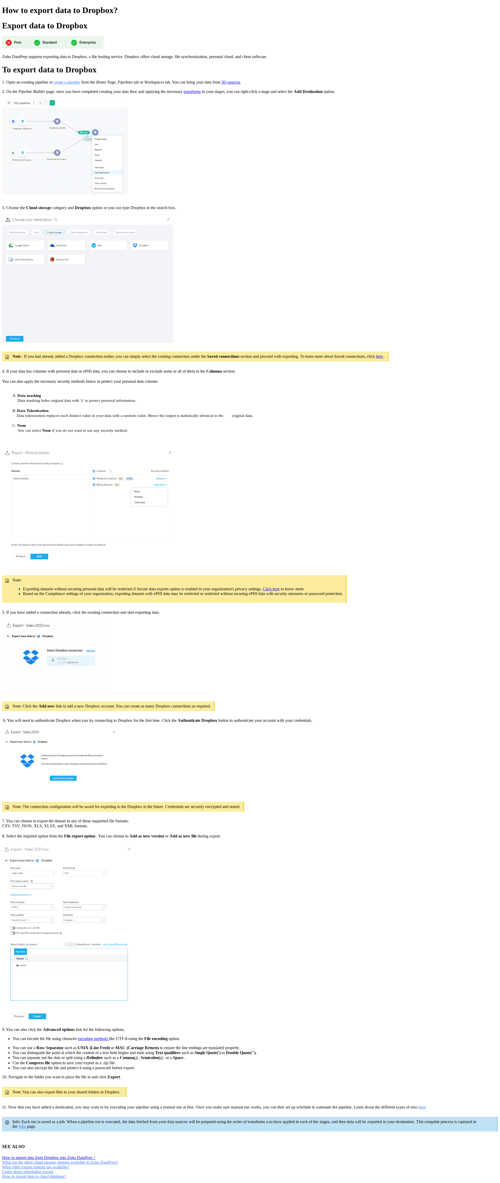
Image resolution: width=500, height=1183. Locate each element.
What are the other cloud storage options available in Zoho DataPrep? (60, 1162)
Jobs (22, 1126)
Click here (271, 589)
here (380, 356)
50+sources (230, 82)
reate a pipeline (67, 82)
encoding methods (93, 1038)
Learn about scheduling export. (28, 1171)
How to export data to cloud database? (34, 1176)
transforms (192, 91)
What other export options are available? (35, 1167)
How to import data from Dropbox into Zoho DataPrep (47, 1157)
